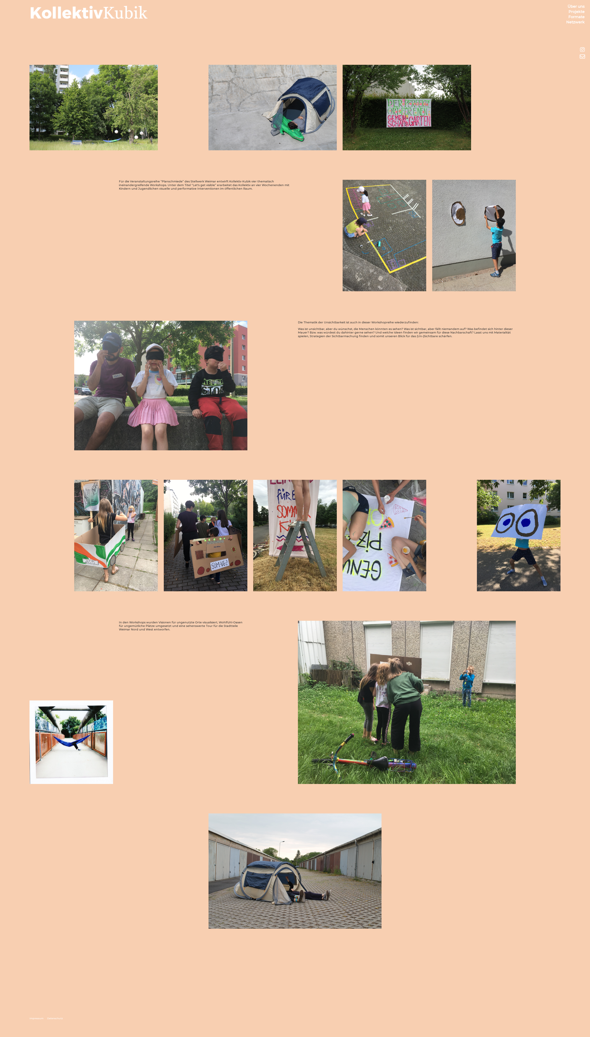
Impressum (36, 1018)
